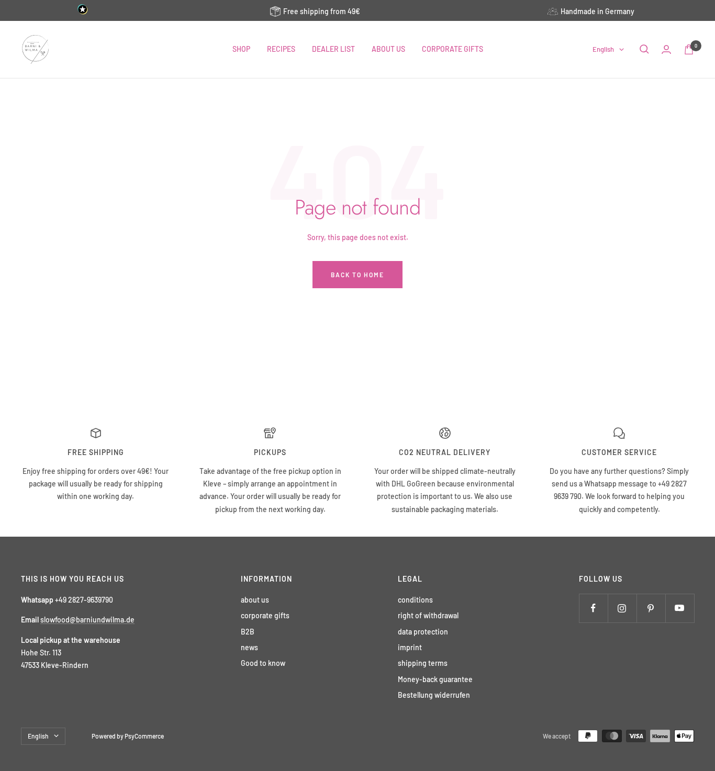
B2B (247, 631)
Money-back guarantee (435, 679)
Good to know (263, 663)
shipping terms (423, 663)
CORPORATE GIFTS (452, 48)
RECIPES (281, 48)
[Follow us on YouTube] (679, 608)
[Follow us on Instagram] (622, 608)
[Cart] (689, 49)
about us (255, 599)
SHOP (241, 48)
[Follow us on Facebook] (593, 608)
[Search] (644, 49)
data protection (423, 631)
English (603, 49)
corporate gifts (265, 615)
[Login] (666, 49)
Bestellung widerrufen (434, 694)
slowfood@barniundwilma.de (87, 619)
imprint (410, 647)
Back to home (357, 274)
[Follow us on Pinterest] (650, 608)
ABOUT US (388, 48)
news (249, 647)
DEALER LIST (333, 48)
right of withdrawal (428, 615)
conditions (415, 599)
